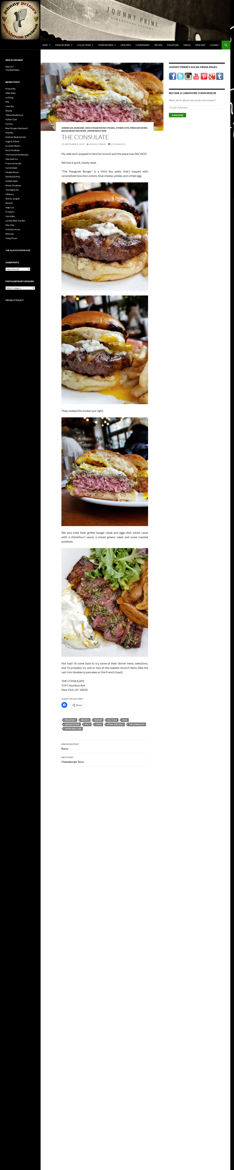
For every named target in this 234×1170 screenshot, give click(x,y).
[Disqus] (102, 826)
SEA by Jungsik (12, 198)
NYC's (87, 724)
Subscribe (177, 115)
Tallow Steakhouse (14, 115)
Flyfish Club (11, 119)
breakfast (70, 720)
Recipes (158, 45)
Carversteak (11, 167)
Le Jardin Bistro (12, 145)
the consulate (137, 724)
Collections (84, 45)
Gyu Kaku (10, 216)
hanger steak (72, 724)
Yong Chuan (11, 238)
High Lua (9, 207)
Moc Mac (9, 225)
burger (98, 720)
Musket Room (12, 172)
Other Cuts (122, 127)
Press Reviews (138, 127)
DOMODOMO (12, 176)
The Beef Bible (12, 70)
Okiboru (9, 194)
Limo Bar (9, 106)
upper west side (73, 729)
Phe (7, 101)
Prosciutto (10, 88)
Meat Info (126, 45)
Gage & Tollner (12, 141)
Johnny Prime (97, 144)
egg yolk (112, 720)
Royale (8, 110)
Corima (9, 123)
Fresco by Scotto (13, 163)
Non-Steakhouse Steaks (100, 127)
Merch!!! (9, 66)
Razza (70, 746)
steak (98, 724)
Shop (45, 45)
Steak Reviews (62, 45)
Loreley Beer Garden (15, 220)
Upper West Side (96, 130)
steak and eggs (115, 724)
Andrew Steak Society (15, 137)
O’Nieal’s (9, 211)
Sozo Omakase (12, 150)
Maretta (9, 132)
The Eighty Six (12, 189)
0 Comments (118, 144)
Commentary (143, 45)
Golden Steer (11, 181)
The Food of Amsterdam (17, 154)
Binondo (9, 233)
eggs (124, 720)
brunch (85, 720)
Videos (186, 45)
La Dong (9, 97)
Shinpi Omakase (13, 185)
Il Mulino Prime (12, 229)
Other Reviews (105, 45)
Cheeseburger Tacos (72, 759)
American (67, 127)
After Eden (10, 93)
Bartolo (9, 203)
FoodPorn (173, 45)
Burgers (79, 127)
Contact (214, 45)
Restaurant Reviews (73, 130)
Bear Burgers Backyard (16, 128)
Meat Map (200, 45)
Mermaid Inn (11, 159)
